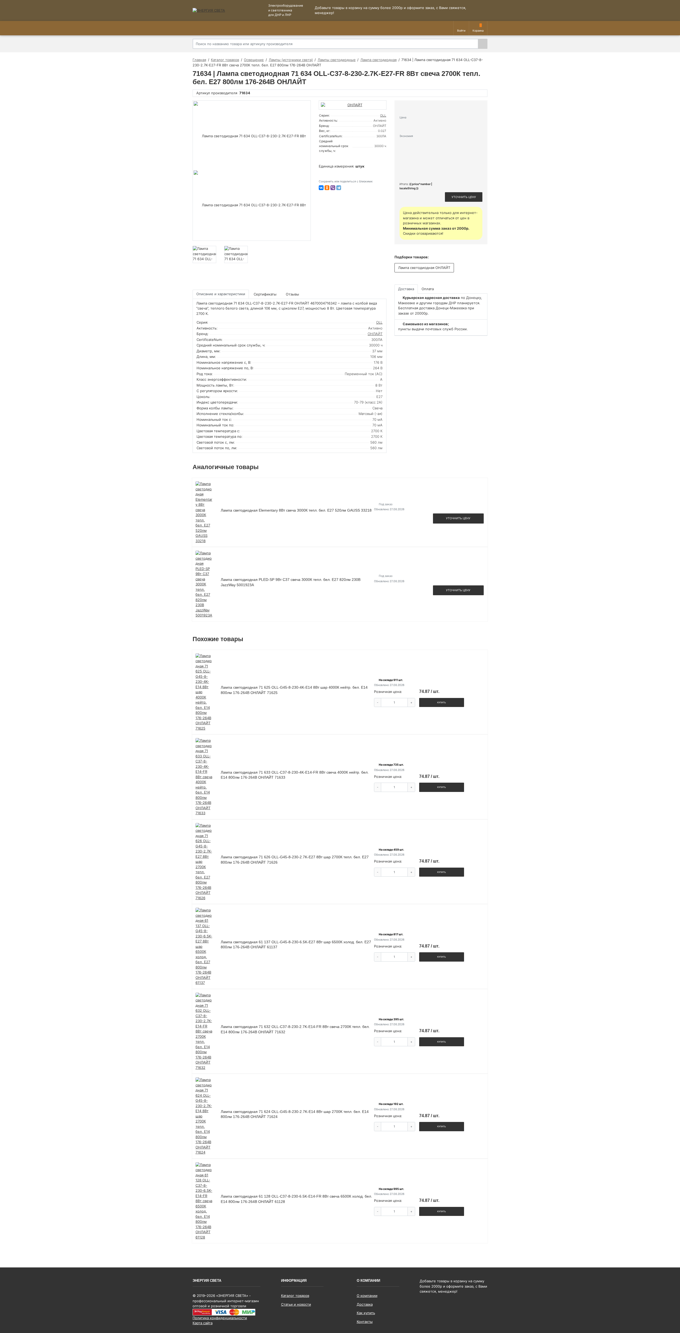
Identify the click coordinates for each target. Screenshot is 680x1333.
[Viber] (332, 187)
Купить (441, 702)
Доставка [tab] (406, 289)
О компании (367, 1295)
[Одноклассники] (327, 187)
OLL (383, 115)
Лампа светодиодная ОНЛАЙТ (424, 267)
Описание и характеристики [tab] (220, 294)
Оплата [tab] (428, 289)
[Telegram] (338, 187)
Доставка (365, 1304)
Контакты (365, 1321)
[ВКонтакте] (321, 187)
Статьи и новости (296, 1304)
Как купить (366, 1313)
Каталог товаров (295, 1295)
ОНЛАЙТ (375, 334)
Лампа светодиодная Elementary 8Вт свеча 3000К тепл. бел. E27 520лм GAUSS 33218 (296, 510)
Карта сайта (202, 1323)
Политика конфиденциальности (220, 1318)
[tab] (265, 294)
